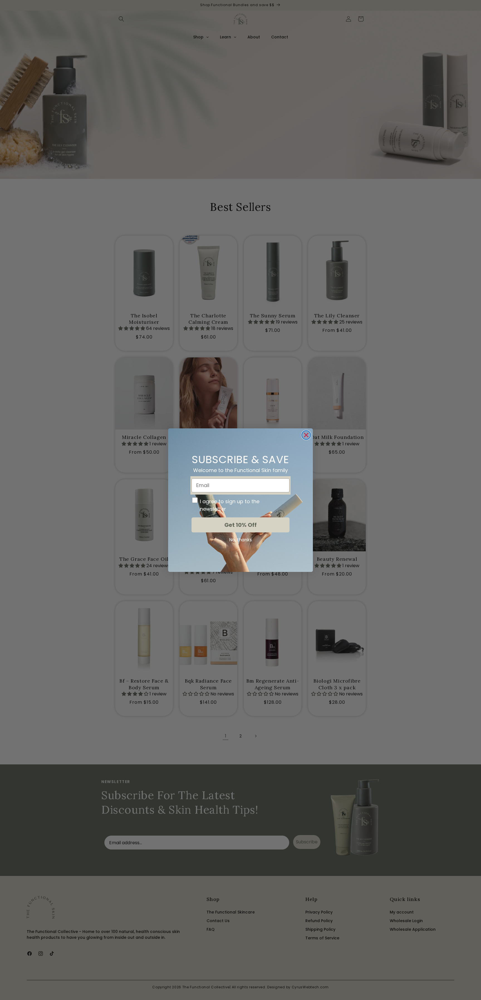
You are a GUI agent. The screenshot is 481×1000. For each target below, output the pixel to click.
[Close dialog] (306, 435)
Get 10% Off (240, 525)
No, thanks (240, 540)
